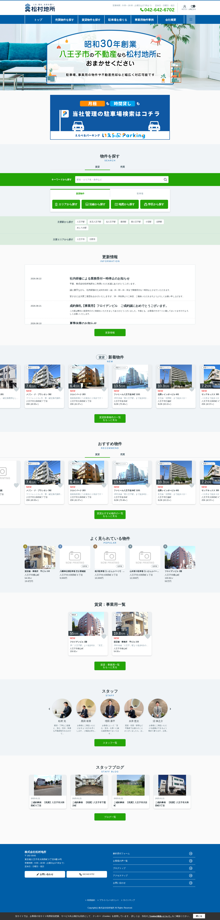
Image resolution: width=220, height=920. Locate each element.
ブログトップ (119, 868)
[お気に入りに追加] (16, 389)
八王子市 (81, 239)
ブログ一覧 (110, 817)
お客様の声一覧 (120, 861)
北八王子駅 (111, 222)
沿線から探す (97, 204)
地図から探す (127, 204)
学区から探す (156, 204)
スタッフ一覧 (110, 743)
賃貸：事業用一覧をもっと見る (110, 666)
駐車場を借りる (117, 19)
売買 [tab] (122, 166)
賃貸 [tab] (97, 166)
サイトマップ (129, 900)
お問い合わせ (46, 874)
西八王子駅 (136, 222)
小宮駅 (148, 222)
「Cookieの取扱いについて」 (160, 916)
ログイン (185, 9)
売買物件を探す (64, 19)
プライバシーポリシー (109, 900)
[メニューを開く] (191, 19)
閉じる (199, 916)
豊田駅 (123, 222)
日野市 (92, 239)
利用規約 (91, 900)
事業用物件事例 (144, 19)
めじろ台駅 (82, 228)
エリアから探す (68, 204)
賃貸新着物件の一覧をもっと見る (110, 418)
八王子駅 (81, 222)
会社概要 (170, 19)
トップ (38, 19)
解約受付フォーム (121, 853)
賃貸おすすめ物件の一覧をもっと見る (110, 514)
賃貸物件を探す (91, 19)
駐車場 (140, 193)
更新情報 (110, 332)
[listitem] (44, 386)
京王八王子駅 (95, 222)
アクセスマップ (120, 875)
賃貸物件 (80, 193)
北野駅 (159, 222)
